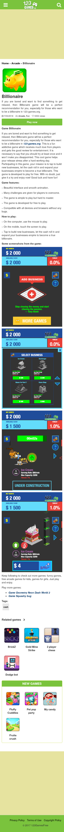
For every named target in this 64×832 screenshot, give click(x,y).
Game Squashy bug (20, 596)
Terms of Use (34, 820)
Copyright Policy (52, 820)
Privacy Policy (17, 820)
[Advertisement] (32, 783)
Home (5, 63)
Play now (32, 122)
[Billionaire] (14, 80)
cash (5, 606)
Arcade (15, 63)
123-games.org (32, 143)
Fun (28, 115)
